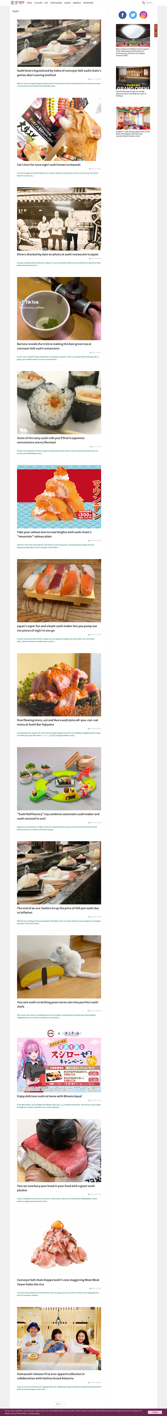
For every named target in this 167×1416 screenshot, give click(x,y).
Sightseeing (56, 3)
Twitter (133, 15)
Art (46, 3)
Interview (88, 3)
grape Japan (17, 3)
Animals (77, 3)
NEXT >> (59, 1404)
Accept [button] (155, 1412)
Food (29, 3)
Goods (67, 3)
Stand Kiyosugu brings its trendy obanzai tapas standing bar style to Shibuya (131, 93)
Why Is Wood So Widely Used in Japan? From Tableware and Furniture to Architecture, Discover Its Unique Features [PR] (132, 52)
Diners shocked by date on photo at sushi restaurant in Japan (57, 254)
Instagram (143, 15)
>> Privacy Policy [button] (33, 1413)
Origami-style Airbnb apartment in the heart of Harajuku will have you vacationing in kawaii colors (133, 134)
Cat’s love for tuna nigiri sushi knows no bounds (49, 165)
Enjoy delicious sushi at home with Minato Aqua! (49, 1096)
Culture (38, 3)
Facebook (122, 15)
